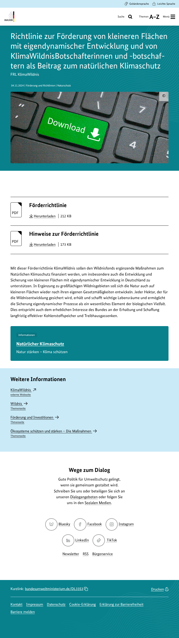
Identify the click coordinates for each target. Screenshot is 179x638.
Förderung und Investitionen (32, 419)
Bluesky (64, 524)
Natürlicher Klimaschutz (40, 344)
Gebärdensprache (139, 3)
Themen (143, 18)
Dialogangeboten (84, 497)
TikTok (112, 540)
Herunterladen (44, 216)
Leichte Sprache (166, 3)
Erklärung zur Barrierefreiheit (121, 604)
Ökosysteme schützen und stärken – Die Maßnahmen (51, 433)
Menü (166, 16)
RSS (86, 554)
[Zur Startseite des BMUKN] (9, 16)
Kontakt (16, 604)
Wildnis (18, 405)
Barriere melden (22, 612)
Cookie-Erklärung (82, 604)
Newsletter (70, 554)
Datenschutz (56, 604)
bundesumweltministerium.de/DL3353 (54, 589)
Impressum (34, 604)
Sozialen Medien (98, 502)
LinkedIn (82, 540)
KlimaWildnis (21, 392)
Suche (121, 16)
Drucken (157, 589)
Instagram (126, 524)
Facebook (94, 524)
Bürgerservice (102, 554)
